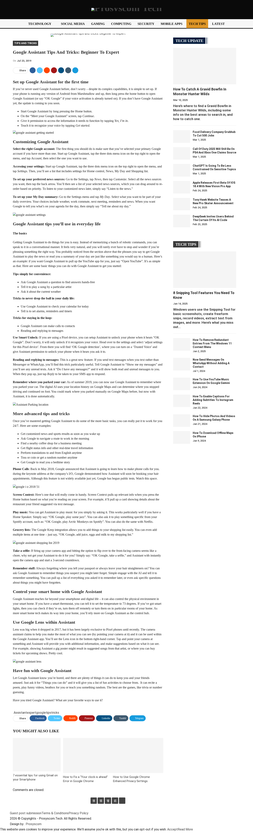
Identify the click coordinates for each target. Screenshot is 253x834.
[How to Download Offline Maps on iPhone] (181, 437)
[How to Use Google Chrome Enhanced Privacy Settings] (138, 755)
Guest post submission (26, 813)
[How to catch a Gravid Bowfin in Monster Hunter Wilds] (204, 66)
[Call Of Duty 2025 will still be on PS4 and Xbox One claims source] (181, 153)
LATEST (218, 23)
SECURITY (146, 23)
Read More (185, 829)
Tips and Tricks (25, 43)
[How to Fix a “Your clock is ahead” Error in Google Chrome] (88, 755)
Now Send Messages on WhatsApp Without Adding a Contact (211, 363)
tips (48, 713)
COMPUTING (121, 23)
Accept (172, 829)
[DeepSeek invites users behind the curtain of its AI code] (181, 221)
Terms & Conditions (55, 813)
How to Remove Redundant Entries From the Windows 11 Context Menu (212, 343)
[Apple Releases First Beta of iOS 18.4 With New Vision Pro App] (181, 187)
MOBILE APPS (171, 23)
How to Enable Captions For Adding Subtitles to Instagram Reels (213, 400)
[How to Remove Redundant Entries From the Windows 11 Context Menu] (181, 344)
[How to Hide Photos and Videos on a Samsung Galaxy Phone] (181, 420)
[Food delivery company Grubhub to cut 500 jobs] (181, 136)
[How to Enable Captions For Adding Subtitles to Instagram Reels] (181, 401)
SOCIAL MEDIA (73, 23)
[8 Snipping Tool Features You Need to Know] (204, 269)
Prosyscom (34, 824)
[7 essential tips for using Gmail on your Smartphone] (37, 754)
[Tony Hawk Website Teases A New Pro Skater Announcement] (181, 204)
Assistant (20, 713)
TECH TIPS (197, 23)
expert (31, 713)
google (41, 713)
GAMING (98, 23)
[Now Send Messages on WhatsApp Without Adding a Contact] (181, 364)
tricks (55, 713)
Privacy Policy (78, 813)
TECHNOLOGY (39, 23)
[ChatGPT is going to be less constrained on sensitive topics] (181, 170)
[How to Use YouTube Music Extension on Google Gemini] (181, 384)
